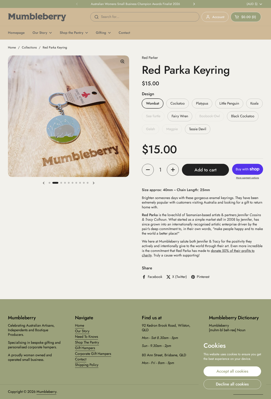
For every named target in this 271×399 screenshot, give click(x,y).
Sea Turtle (153, 116)
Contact (80, 359)
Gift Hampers (85, 347)
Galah (150, 129)
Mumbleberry (46, 391)
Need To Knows (86, 336)
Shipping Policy (86, 364)
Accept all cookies (232, 371)
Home (12, 47)
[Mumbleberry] (37, 17)
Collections (29, 47)
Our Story (82, 331)
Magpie (172, 129)
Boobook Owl (209, 116)
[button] (246, 17)
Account (218, 17)
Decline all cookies (232, 384)
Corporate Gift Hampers (93, 353)
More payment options (247, 178)
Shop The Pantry (87, 342)
